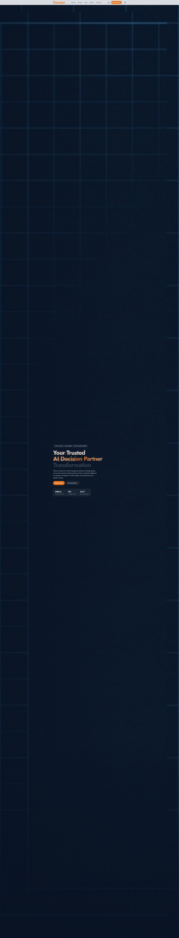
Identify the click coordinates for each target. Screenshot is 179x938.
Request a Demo (116, 2)
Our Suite (80, 2)
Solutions (73, 2)
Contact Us (98, 2)
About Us (92, 2)
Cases (86, 2)
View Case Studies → (73, 483)
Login (108, 2)
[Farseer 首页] (59, 2)
